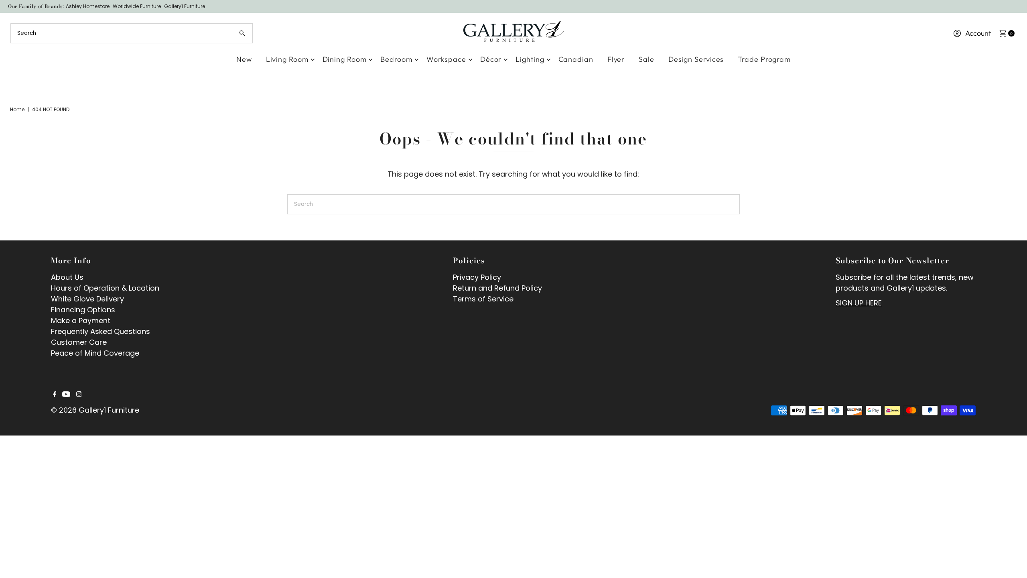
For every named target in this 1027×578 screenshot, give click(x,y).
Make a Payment (80, 320)
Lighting (530, 59)
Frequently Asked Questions (100, 331)
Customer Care (79, 342)
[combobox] (131, 33)
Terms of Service (483, 299)
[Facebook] (54, 395)
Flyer (616, 59)
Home (17, 109)
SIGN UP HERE (859, 303)
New (244, 59)
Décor (491, 59)
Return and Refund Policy (497, 288)
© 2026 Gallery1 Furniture (95, 410)
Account (978, 33)
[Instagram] (79, 395)
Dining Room (345, 59)
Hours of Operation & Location (105, 288)
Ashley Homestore (88, 6)
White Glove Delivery (87, 299)
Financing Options (83, 310)
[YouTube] (66, 395)
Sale (646, 59)
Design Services (696, 59)
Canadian (575, 59)
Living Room (287, 59)
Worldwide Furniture (137, 6)
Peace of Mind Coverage (95, 353)
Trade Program (764, 59)
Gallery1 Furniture (184, 6)
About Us (67, 277)
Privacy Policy (477, 277)
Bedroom (396, 59)
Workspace (446, 59)
